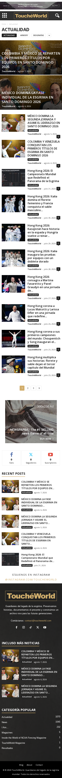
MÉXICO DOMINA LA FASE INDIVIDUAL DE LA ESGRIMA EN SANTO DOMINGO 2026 (27, 97)
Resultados (7, 748)
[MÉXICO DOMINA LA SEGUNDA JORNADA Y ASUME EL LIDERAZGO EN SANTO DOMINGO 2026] (13, 123)
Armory (24, 35)
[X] (38, 627)
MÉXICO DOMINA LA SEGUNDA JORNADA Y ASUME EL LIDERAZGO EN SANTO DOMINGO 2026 (44, 121)
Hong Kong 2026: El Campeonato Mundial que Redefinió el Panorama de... (37, 558)
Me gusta (11, 453)
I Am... (5, 727)
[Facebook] (17, 627)
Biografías (38, 35)
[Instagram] (24, 627)
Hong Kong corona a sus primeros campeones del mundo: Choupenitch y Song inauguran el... (44, 337)
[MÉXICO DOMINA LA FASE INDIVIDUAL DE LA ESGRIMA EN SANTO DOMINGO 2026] (10, 503)
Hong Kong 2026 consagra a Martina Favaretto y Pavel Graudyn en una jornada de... (44, 283)
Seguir (31, 453)
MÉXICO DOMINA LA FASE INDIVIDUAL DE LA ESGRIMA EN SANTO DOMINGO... (39, 502)
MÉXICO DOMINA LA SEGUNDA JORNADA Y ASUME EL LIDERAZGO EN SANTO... (39, 520)
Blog (21, 765)
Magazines (7, 732)
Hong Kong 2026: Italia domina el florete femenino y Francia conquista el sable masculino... (42, 203)
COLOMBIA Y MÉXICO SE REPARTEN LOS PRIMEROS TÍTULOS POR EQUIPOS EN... (37, 485)
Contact (39, 765)
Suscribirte (50, 453)
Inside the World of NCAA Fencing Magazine (24, 737)
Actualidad (9, 35)
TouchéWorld (8, 71)
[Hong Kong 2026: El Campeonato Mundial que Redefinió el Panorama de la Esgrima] (13, 178)
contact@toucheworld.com (38, 620)
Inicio (4, 24)
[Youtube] (45, 627)
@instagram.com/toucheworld (31, 579)
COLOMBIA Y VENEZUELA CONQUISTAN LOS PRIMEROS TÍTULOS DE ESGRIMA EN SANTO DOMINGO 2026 (44, 148)
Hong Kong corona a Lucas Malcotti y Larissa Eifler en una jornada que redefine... (43, 311)
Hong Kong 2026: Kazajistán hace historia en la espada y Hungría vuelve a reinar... (43, 231)
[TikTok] (31, 627)
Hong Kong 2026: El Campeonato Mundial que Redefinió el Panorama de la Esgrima (43, 176)
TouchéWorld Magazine (13, 743)
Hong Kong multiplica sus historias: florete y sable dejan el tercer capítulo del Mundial (43, 362)
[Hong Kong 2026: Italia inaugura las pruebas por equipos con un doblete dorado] (13, 258)
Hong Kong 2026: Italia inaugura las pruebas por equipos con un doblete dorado (42, 256)
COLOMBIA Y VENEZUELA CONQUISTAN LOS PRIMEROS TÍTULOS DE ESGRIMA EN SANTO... (38, 538)
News (4, 722)
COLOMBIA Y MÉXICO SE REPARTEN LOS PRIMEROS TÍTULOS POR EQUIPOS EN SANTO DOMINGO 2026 (31, 60)
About (29, 765)
